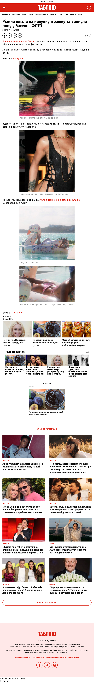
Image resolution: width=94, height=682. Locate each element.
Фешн (24, 14)
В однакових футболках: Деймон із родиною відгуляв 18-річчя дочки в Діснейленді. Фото (22, 590)
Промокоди (73, 657)
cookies (23, 678)
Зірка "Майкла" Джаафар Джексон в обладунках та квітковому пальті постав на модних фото (22, 466)
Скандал (16, 14)
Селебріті (6, 14)
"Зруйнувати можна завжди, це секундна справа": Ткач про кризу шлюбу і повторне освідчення (68, 590)
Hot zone (64, 14)
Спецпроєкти (76, 14)
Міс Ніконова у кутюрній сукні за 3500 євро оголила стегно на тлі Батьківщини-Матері (67, 550)
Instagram (18, 58)
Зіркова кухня (41, 14)
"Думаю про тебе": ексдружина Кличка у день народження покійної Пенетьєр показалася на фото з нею (22, 550)
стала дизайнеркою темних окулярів (59, 199)
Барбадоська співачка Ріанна (18, 41)
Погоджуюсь (6, 681)
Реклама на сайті (22, 657)
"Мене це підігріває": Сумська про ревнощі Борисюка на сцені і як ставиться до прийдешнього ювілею (22, 509)
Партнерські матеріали (56, 657)
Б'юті (31, 14)
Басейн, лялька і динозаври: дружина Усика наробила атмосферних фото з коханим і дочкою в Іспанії (70, 509)
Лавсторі (54, 14)
